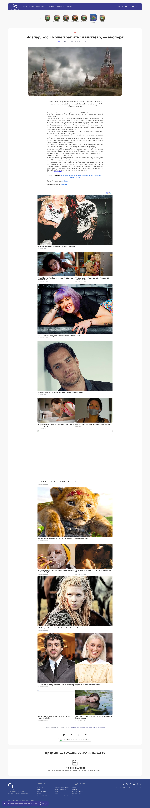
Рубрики (31, 6)
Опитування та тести (77, 791)
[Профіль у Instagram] (129, 7)
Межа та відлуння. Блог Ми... (62, 795)
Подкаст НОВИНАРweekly (43, 795)
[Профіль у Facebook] (133, 7)
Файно (43, 803)
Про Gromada (61, 6)
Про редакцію (75, 795)
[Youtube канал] (137, 7)
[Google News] (137, 784)
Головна (47, 727)
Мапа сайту (119, 787)
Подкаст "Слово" (41, 798)
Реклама (39, 793)
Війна (38, 789)
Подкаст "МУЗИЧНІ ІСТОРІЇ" (62, 798)
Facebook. (64, 181)
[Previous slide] (40, 19)
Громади (52, 6)
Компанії (74, 789)
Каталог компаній (41, 6)
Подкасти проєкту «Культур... (62, 787)
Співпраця (125, 787)
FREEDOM (58, 172)
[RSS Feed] (141, 784)
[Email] (86, 735)
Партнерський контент (60, 789)
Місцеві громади (76, 793)
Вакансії (131, 787)
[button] (64, 735)
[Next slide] (110, 19)
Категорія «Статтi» (65, 727)
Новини (24, 6)
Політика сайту (138, 787)
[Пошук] (114, 7)
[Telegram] (71, 735)
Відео (56, 791)
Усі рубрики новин (55, 727)
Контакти (69, 6)
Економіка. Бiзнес (41, 791)
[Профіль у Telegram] (126, 7)
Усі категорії (40, 787)
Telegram (64, 184)
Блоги (56, 793)
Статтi (75, 32)
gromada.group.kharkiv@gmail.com (18, 793)
